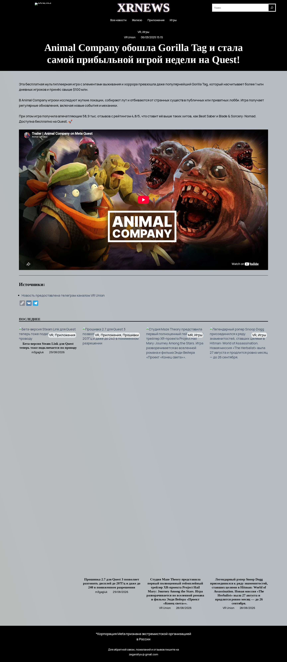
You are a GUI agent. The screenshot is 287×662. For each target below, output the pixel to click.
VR (139, 32)
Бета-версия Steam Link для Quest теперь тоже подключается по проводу (48, 345)
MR (190, 335)
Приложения (65, 335)
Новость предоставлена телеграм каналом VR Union (63, 295)
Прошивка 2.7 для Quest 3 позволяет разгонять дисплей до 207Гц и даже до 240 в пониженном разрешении (111, 583)
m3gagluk (38, 352)
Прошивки (131, 335)
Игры (146, 32)
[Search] (272, 7)
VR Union (130, 37)
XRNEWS (143, 7)
